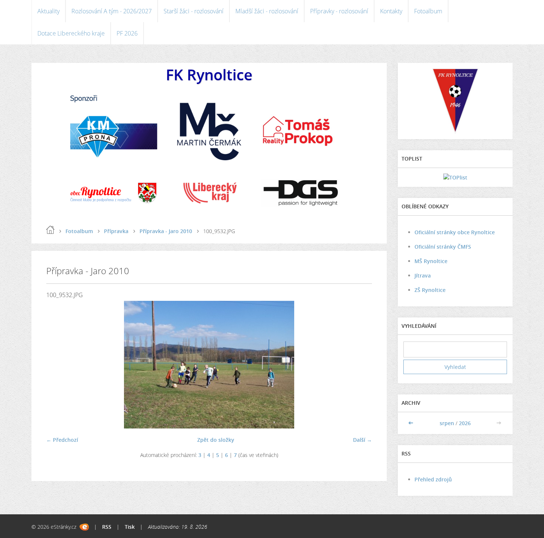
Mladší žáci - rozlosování (266, 11)
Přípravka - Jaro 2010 (166, 231)
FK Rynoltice (209, 74)
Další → (362, 439)
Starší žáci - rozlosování (194, 11)
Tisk (130, 526)
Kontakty (391, 11)
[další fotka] (360, 364)
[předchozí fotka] (58, 364)
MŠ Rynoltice (430, 261)
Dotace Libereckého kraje (71, 33)
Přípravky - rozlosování (339, 11)
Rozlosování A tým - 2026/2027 (111, 11)
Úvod (50, 229)
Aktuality (48, 11)
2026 (465, 423)
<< (411, 423)
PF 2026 (127, 33)
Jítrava (422, 275)
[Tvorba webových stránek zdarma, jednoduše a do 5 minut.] (84, 527)
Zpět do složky (215, 439)
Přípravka (116, 231)
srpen (447, 423)
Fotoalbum (428, 11)
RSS (106, 526)
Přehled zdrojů (433, 479)
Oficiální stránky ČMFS (442, 246)
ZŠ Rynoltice (430, 289)
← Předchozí (62, 439)
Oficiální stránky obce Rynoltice (454, 232)
